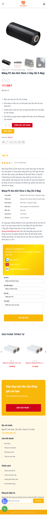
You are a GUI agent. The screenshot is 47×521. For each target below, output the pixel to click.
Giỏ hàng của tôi (9, 452)
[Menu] (3, 3)
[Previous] (5, 33)
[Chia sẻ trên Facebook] (7, 142)
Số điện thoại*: (8, 285)
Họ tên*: (6, 278)
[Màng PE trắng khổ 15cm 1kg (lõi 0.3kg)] (12, 348)
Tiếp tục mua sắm (9, 456)
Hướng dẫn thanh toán (11, 479)
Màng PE (30, 70)
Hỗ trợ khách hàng (9, 484)
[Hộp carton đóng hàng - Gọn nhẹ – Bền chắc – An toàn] (23, 4)
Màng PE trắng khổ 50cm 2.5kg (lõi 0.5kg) (35, 363)
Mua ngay (8, 131)
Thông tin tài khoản (10, 448)
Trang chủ (5, 70)
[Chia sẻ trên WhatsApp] (3, 142)
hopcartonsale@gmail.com (19, 269)
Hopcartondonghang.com (10, 231)
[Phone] (4, 508)
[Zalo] (4, 501)
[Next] (42, 33)
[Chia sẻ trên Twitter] (11, 142)
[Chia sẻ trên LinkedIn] (23, 142)
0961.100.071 (15, 260)
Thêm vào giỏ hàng (22, 125)
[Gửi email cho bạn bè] (15, 142)
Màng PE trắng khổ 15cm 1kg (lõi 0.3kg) (12, 363)
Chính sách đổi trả (9, 471)
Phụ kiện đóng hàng (18, 70)
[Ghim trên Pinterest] (19, 142)
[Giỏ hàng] (44, 3)
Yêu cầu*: (7, 301)
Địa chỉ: (6, 293)
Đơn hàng (7, 443)
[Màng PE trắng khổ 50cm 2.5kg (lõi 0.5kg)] (35, 348)
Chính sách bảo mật (10, 475)
